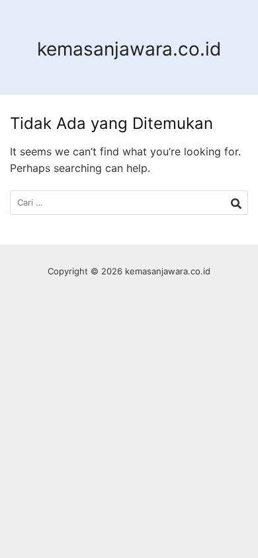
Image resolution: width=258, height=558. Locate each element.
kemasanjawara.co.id (129, 49)
